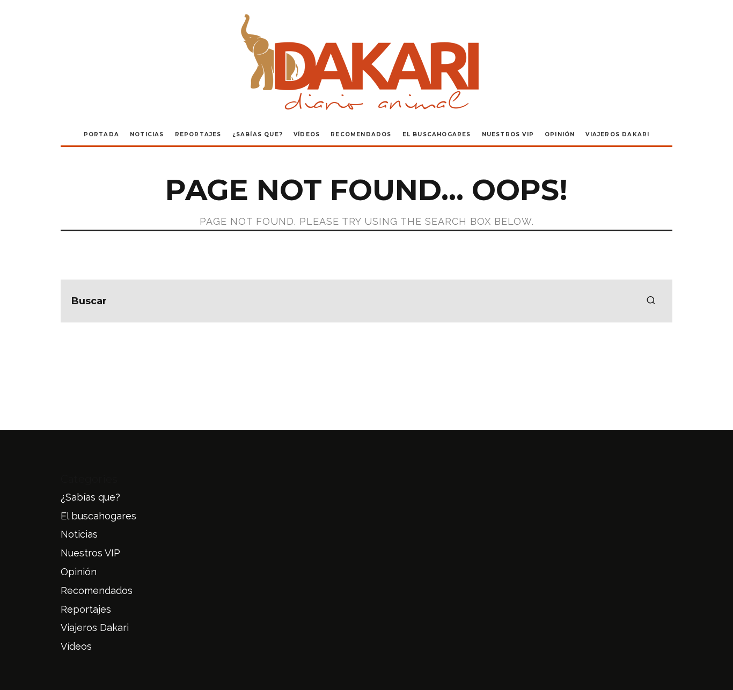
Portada (101, 134)
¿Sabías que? (257, 134)
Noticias (147, 134)
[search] (650, 301)
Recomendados (361, 134)
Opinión (560, 134)
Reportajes (198, 134)
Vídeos (307, 134)
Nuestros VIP (508, 134)
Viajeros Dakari (617, 134)
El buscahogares (436, 134)
